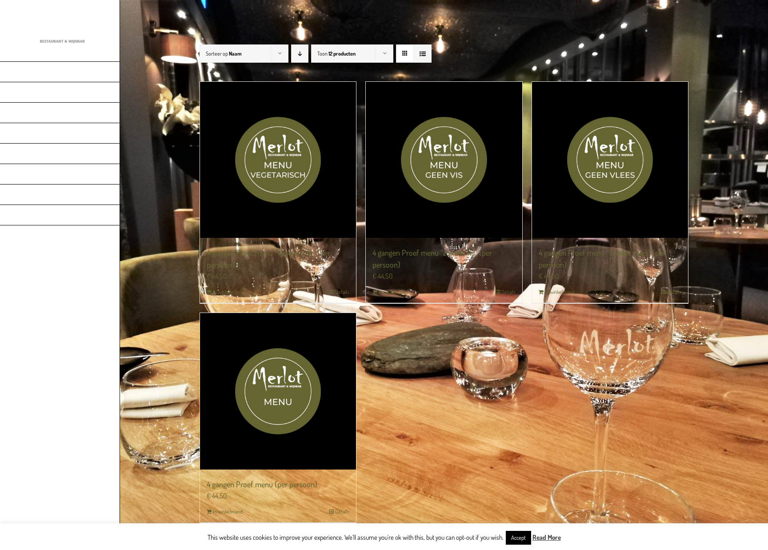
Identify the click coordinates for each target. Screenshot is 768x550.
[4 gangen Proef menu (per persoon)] (278, 391)
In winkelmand (228, 292)
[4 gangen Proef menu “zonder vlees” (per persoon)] (610, 160)
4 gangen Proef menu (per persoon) (262, 484)
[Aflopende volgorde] (299, 53)
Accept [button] (518, 537)
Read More (546, 537)
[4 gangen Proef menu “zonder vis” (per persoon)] (444, 160)
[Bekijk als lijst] (422, 53)
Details (342, 292)
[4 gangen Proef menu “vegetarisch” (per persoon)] (278, 160)
